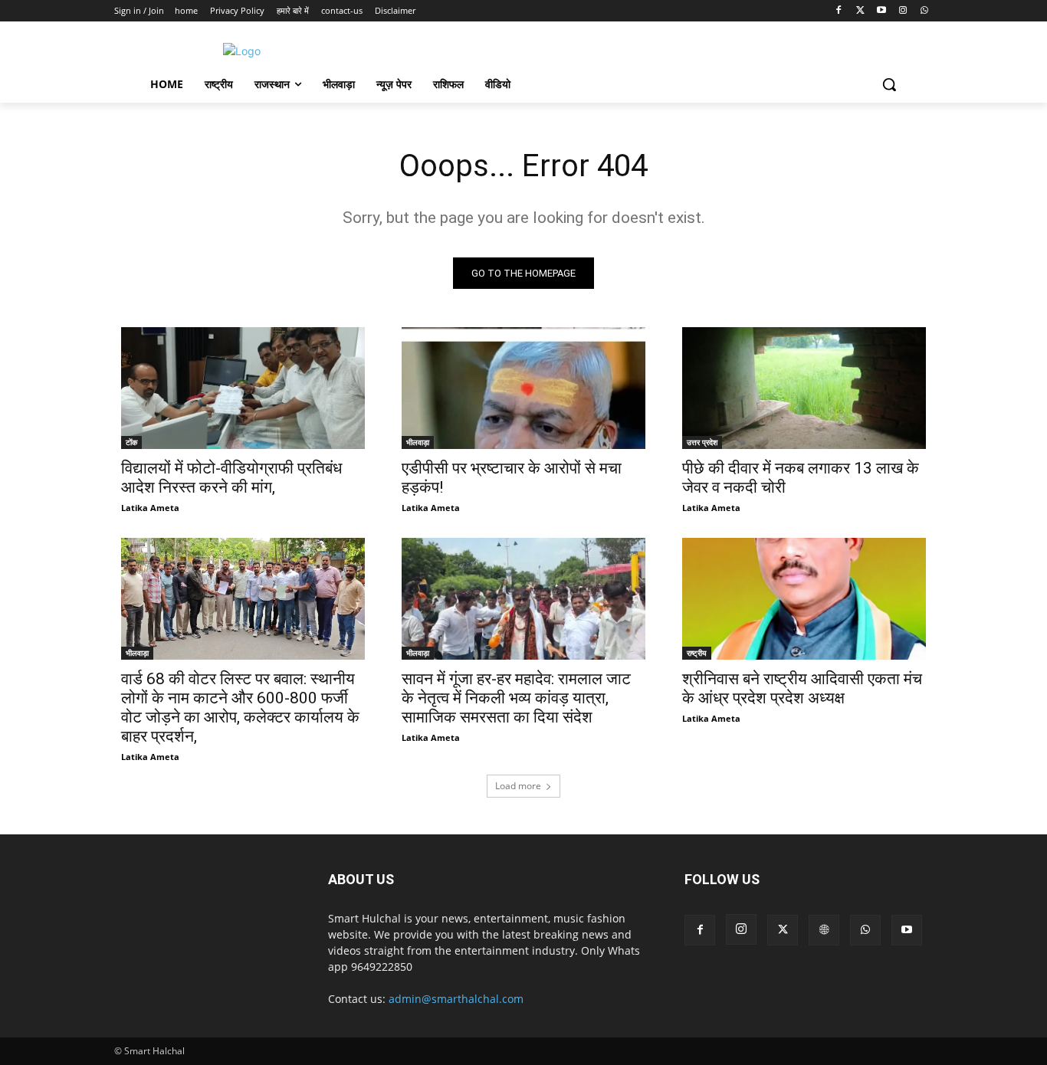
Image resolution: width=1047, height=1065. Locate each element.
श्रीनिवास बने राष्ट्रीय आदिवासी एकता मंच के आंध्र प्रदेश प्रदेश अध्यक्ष (802, 688)
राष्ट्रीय (697, 652)
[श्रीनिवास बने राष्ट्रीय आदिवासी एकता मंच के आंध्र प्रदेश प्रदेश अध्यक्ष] (804, 599)
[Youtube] (882, 11)
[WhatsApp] (924, 11)
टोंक (131, 442)
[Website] (824, 930)
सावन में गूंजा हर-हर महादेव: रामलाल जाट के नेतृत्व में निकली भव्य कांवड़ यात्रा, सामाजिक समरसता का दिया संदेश (516, 698)
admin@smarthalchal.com (456, 998)
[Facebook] (839, 11)
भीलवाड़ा (417, 442)
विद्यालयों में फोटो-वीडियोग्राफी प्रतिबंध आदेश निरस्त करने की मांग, (231, 477)
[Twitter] (860, 11)
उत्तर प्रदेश (702, 442)
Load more (518, 785)
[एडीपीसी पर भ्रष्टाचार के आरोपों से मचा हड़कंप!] (523, 388)
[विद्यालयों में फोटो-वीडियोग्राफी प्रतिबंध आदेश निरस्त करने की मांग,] (243, 388)
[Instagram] (902, 11)
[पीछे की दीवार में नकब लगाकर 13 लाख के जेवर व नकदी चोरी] (804, 388)
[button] (889, 84)
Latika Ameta (150, 507)
